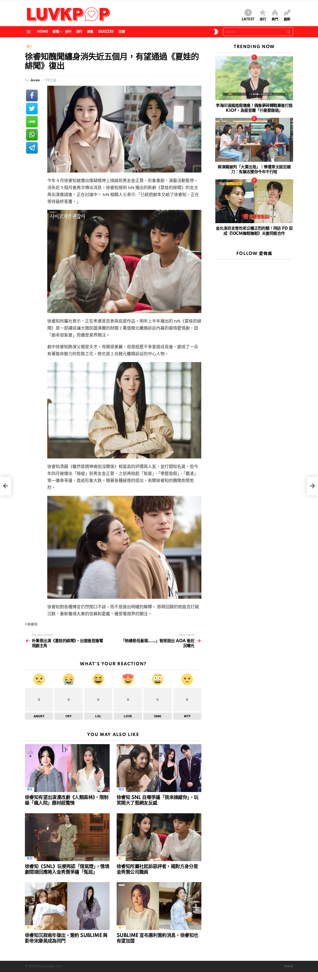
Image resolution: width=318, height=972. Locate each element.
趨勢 (287, 19)
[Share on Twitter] (32, 108)
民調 (121, 32)
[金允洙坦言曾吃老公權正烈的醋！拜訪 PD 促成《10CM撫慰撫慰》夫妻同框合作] (254, 201)
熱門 (275, 19)
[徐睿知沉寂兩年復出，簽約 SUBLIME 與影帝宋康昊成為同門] (67, 906)
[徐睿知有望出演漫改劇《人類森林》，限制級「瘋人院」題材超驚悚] (67, 768)
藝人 (121, 858)
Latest (248, 19)
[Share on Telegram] (32, 148)
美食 (90, 32)
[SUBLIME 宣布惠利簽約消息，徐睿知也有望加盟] (159, 906)
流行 (263, 19)
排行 (68, 32)
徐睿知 (32, 624)
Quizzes (106, 32)
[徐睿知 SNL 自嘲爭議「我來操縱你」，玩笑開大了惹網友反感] (159, 768)
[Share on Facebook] (32, 95)
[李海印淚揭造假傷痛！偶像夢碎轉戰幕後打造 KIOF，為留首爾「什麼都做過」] (254, 78)
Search (288, 33)
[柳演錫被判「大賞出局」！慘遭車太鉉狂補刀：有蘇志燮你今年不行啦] (254, 140)
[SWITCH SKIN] (216, 31)
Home (42, 32)
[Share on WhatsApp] (32, 135)
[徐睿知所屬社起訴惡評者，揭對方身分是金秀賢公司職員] (159, 837)
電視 (29, 789)
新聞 (56, 32)
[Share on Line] (32, 121)
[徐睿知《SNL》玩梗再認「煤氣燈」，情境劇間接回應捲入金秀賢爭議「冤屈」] (67, 837)
